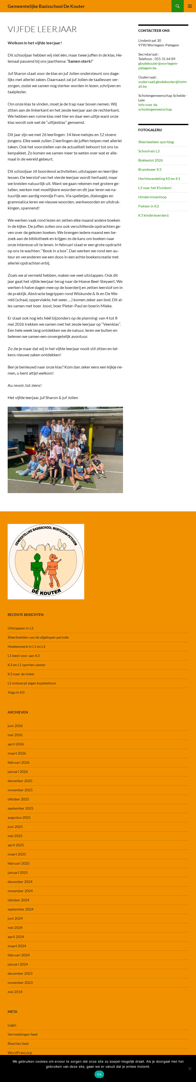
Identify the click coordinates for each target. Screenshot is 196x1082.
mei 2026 (15, 735)
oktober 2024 (18, 900)
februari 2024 (19, 955)
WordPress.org (20, 1052)
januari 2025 (18, 872)
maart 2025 (17, 854)
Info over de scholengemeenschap (155, 106)
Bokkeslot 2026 (150, 160)
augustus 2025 (19, 817)
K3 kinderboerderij (153, 215)
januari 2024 (18, 964)
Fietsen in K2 (148, 206)
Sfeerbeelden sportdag (156, 142)
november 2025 (20, 790)
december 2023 (20, 973)
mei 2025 (15, 836)
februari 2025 (19, 863)
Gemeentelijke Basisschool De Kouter (46, 6)
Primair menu (190, 6)
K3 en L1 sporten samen (26, 665)
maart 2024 (17, 946)
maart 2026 (17, 753)
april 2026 (16, 744)
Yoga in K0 (16, 692)
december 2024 (20, 881)
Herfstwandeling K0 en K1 (159, 178)
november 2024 (20, 891)
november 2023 (20, 982)
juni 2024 (15, 918)
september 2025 (20, 808)
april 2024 (16, 936)
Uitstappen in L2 (20, 628)
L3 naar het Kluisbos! (155, 188)
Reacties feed (18, 1043)
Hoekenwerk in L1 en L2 (26, 646)
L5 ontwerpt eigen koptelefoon (32, 683)
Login (12, 1025)
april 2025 (16, 845)
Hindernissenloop (152, 197)
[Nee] (189, 1068)
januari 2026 (18, 771)
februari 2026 (19, 762)
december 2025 (20, 780)
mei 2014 (15, 991)
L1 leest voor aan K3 (24, 655)
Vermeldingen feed (23, 1034)
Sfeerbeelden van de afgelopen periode (38, 637)
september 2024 (20, 909)
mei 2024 (15, 927)
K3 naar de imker (21, 674)
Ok (99, 1074)
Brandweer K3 (149, 169)
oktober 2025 (18, 799)
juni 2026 (15, 725)
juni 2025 (15, 826)
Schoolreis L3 (149, 151)
